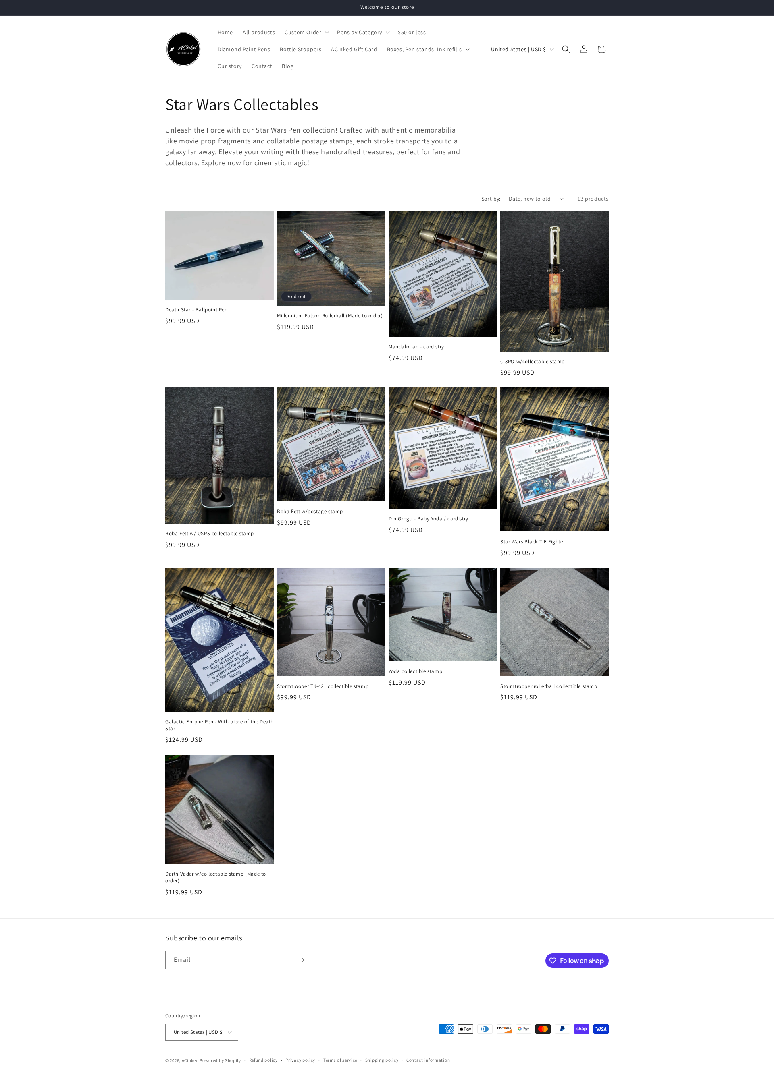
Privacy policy (300, 1060)
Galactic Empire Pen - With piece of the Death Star (219, 725)
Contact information (428, 1060)
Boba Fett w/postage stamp (310, 511)
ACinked (190, 1060)
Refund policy (263, 1060)
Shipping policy (382, 1060)
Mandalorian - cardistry (416, 347)
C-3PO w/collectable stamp (532, 361)
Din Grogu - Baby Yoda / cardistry (428, 519)
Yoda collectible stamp (415, 671)
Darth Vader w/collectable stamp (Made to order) (215, 877)
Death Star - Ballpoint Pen (196, 310)
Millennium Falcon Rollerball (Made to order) (330, 316)
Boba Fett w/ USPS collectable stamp (209, 533)
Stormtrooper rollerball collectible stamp (548, 686)
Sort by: (491, 198)
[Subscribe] (301, 960)
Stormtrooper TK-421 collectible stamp (322, 686)
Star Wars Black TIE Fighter (532, 541)
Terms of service (340, 1060)
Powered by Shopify (220, 1060)
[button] (306, 32)
